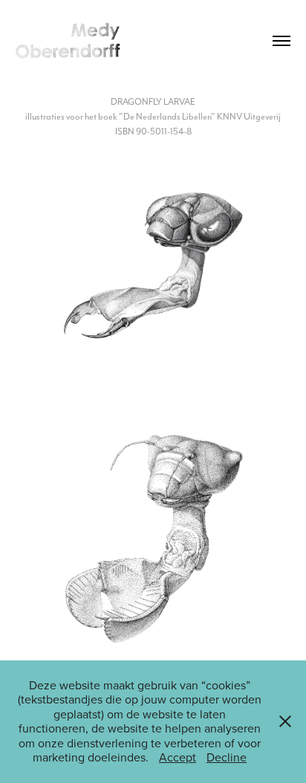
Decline (226, 757)
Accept (177, 757)
